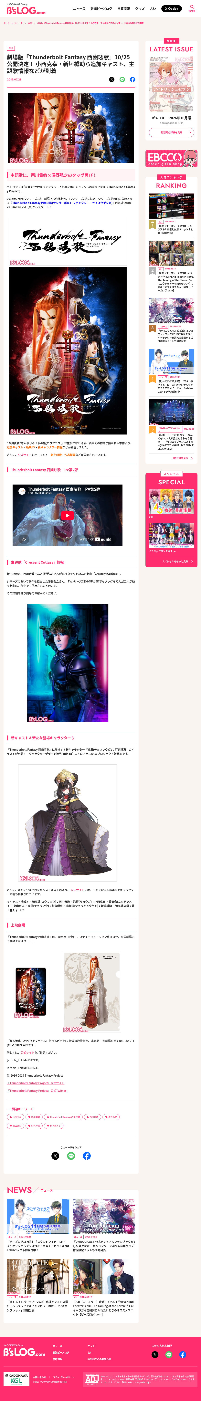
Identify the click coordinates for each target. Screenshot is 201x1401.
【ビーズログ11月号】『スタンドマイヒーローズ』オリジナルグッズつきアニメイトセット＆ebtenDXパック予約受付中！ (38, 1246)
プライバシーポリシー (64, 1377)
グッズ (140, 8)
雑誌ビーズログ (101, 8)
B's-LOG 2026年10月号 (171, 117)
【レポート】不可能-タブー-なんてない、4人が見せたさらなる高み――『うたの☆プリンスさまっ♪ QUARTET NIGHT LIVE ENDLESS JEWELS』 (176, 442)
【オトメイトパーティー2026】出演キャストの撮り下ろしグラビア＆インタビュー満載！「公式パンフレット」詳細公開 (37, 1306)
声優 (30, 23)
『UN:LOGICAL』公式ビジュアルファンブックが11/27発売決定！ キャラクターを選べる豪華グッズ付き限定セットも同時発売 (104, 1246)
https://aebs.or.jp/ (142, 1382)
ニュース (79, 8)
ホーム (6, 23)
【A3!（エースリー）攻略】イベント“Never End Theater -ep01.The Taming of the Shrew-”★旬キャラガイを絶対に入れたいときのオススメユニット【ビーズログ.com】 (103, 1308)
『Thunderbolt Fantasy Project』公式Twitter (36, 1091)
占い (153, 8)
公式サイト (25, 455)
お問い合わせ (39, 1377)
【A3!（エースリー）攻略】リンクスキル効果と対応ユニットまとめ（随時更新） (175, 230)
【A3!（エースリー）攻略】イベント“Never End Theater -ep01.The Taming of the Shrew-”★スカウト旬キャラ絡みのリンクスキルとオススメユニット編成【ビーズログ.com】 (176, 282)
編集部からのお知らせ (99, 1359)
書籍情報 (123, 8)
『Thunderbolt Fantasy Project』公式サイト (35, 1083)
